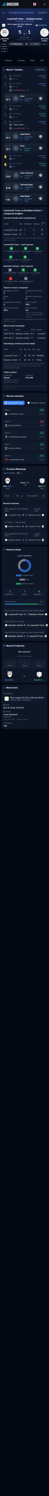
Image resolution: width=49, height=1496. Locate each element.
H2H (42, 60)
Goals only (40, 70)
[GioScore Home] (10, 4)
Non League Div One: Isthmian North (19, 25)
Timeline (8, 60)
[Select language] (36, 4)
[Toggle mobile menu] (44, 4)
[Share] (26, 44)
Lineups (21, 60)
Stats (32, 60)
